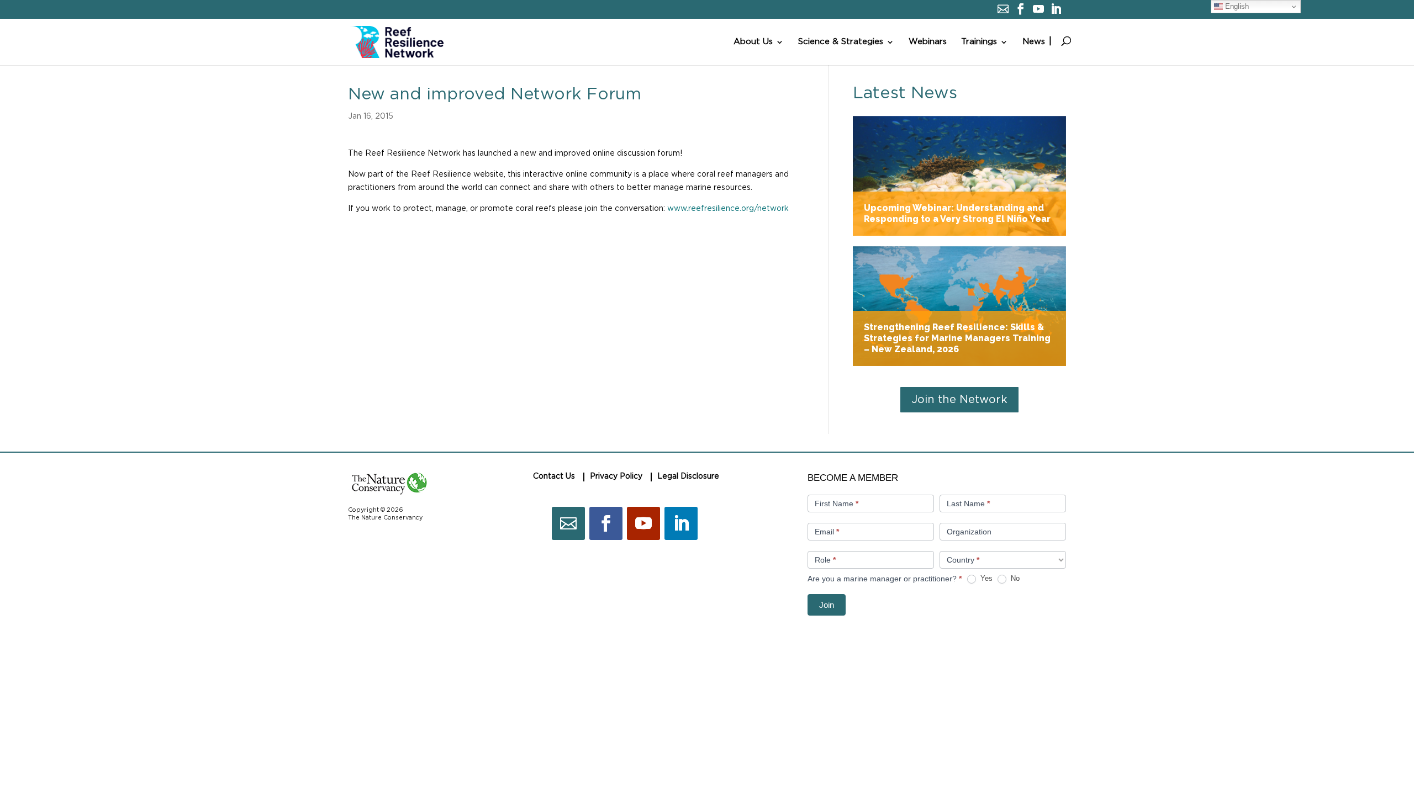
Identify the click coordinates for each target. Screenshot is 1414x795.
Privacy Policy (616, 476)
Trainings (979, 41)
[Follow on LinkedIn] (681, 523)
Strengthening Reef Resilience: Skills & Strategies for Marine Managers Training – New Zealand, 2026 (959, 306)
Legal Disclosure (688, 476)
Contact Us (554, 476)
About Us (753, 41)
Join (826, 605)
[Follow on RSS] (568, 523)
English (1236, 6)
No (1014, 578)
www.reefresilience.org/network (728, 208)
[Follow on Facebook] (605, 523)
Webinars (928, 41)
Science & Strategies (840, 41)
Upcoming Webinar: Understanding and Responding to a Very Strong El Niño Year (959, 176)
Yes (985, 578)
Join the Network (959, 400)
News (1033, 41)
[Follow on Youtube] (643, 523)
